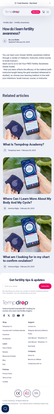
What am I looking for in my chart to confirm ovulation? (26, 259)
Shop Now (35, 12)
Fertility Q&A (8, 23)
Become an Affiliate (34, 359)
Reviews (5, 352)
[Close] (49, 3)
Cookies (5, 382)
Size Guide (31, 346)
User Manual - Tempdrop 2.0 (37, 338)
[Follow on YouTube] (18, 315)
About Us (31, 355)
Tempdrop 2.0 (7, 326)
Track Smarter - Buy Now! (27, 3)
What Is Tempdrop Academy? (23, 144)
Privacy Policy (7, 374)
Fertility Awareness (21, 23)
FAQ (4, 364)
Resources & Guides (9, 356)
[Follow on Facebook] (4, 315)
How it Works (7, 348)
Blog (4, 360)
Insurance (6, 334)
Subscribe (45, 286)
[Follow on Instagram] (13, 315)
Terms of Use (7, 378)
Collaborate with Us (34, 364)
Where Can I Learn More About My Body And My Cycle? (27, 200)
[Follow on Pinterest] (23, 315)
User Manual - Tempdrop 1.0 (37, 342)
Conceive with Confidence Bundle (14, 330)
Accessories (7, 339)
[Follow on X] (8, 315)
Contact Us (32, 326)
